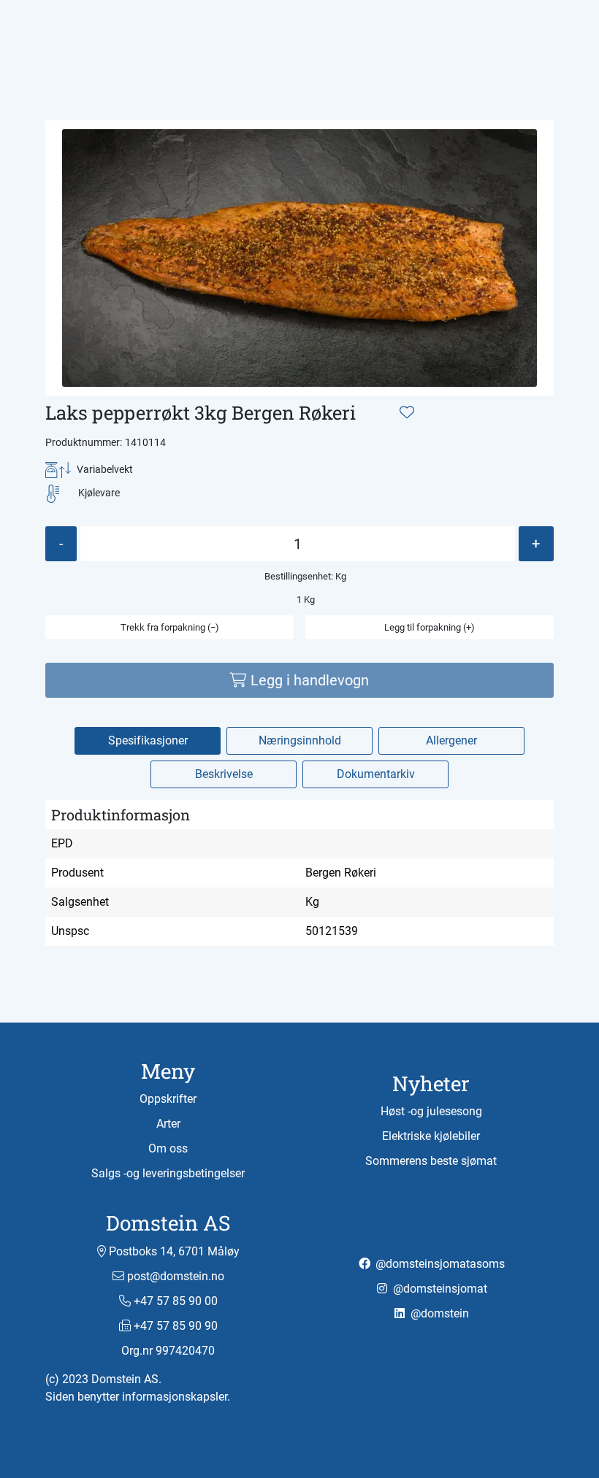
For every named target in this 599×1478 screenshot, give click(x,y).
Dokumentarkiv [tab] (376, 774)
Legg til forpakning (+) (429, 627)
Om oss (168, 1148)
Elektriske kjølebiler (431, 1136)
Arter (168, 1124)
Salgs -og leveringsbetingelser (168, 1173)
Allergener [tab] (451, 740)
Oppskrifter (168, 1099)
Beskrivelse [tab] (224, 774)
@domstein (438, 1313)
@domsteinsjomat (438, 1289)
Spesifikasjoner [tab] (148, 740)
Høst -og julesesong (431, 1111)
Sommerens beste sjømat (431, 1161)
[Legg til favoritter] (407, 412)
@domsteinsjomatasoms (439, 1264)
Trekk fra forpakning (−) (170, 627)
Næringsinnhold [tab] (300, 740)
